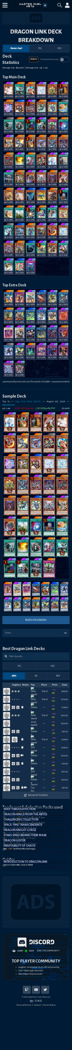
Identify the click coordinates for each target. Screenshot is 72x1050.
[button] (5, 5)
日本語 (38, 1001)
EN (31, 1001)
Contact (37, 1005)
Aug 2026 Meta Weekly (28, 401)
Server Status (49, 1005)
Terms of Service (23, 1005)
